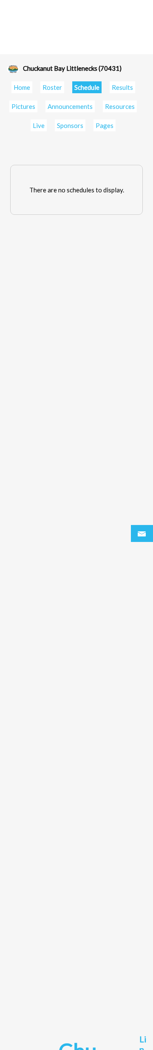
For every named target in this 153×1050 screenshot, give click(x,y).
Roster (52, 87)
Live (39, 125)
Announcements (70, 106)
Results (122, 87)
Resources (120, 106)
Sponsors (70, 125)
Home (22, 87)
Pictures (23, 106)
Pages (104, 125)
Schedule (86, 87)
